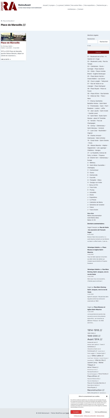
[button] (107, 396)
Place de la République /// (93, 380)
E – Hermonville (92, 175)
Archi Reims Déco (93, 218)
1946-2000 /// (93, 336)
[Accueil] (1, 21)
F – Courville (91, 177)
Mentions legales (92, 35)
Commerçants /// (92, 351)
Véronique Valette (7, 46)
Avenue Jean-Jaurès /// (93, 344)
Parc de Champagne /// (92, 374)
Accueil (45, 5)
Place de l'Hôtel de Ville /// (93, 378)
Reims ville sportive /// (93, 392)
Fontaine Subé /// (101, 353)
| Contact (80, 9)
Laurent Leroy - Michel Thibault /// (95, 364)
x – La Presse (91, 200)
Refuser (87, 412)
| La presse (59, 5)
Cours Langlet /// (91, 353)
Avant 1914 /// (94, 339)
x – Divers (90, 195)
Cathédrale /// (91, 346)
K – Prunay (90, 190)
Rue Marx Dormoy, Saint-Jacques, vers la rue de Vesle (98, 272)
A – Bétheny (91, 162)
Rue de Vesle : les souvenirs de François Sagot (98, 230)
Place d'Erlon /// (93, 376)
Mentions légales (100, 415)
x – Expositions (92, 197)
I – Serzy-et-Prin (92, 185)
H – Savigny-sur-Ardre (94, 182)
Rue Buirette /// (103, 392)
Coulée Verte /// (101, 351)
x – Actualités (91, 192)
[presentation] (13, 37)
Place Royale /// (92, 387)
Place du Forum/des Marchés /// (96, 383)
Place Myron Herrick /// (93, 385)
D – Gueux (90, 172)
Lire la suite (6, 59)
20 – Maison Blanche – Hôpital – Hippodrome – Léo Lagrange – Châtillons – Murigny (97, 148)
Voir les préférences (101, 412)
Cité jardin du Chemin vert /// (94, 349)
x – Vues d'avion (92, 209)
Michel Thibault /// (92, 367)
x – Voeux (90, 207)
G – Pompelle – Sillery (94, 180)
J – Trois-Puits (92, 187)
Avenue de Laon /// (92, 342)
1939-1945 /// (91, 333)
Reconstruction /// (95, 390)
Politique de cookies (78, 415)
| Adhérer (67, 5)
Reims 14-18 (91, 220)
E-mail (89, 45)
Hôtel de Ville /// (100, 360)
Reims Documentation (94, 215)
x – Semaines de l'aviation (95, 205)
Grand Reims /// (90, 360)
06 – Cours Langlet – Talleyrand (97, 81)
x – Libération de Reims (95, 202)
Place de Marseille (10, 42)
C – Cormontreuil (92, 170)
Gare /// (89, 355)
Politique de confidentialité (90, 415)
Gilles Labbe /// (97, 356)
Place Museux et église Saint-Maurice (96, 250)
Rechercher (91, 39)
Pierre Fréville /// (103, 374)
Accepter (76, 412)
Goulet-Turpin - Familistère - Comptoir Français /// (97, 358)
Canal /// (102, 344)
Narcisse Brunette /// (92, 371)
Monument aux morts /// (92, 369)
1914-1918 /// (94, 330)
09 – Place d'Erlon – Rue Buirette (98, 93)
